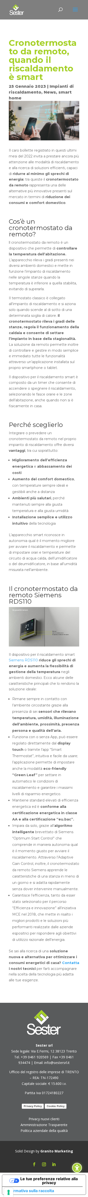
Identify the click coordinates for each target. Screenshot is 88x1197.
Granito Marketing (56, 1151)
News (50, 92)
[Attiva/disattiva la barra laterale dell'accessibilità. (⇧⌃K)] (77, 1168)
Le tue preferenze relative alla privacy (49, 1180)
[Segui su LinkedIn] (54, 1164)
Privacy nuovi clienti (44, 1119)
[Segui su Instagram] (44, 1164)
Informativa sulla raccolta (30, 1190)
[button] (75, 12)
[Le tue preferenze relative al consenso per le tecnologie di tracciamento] (8, 1192)
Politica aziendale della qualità (44, 1130)
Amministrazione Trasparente (44, 1124)
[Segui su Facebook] (34, 1164)
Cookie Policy (56, 1106)
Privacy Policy (33, 1106)
